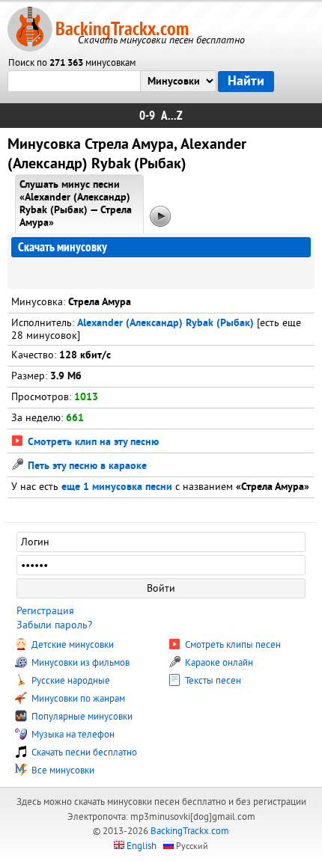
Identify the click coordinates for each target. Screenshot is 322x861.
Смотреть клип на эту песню (92, 442)
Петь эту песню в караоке (86, 466)
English (142, 846)
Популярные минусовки (81, 716)
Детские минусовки (71, 645)
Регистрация (45, 610)
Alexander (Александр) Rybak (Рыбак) (165, 323)
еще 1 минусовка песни (116, 487)
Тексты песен (212, 680)
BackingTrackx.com (122, 29)
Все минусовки (61, 770)
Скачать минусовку (62, 247)
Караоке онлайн (218, 663)
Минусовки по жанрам (77, 698)
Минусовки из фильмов (79, 663)
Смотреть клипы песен (232, 645)
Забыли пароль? (54, 625)
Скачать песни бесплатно (83, 752)
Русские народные (69, 680)
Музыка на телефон (72, 734)
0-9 (147, 115)
